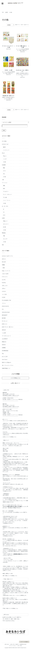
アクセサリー (6, 191)
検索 (4, 130)
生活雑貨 (4, 164)
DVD (4, 215)
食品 (3, 244)
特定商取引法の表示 (23, 644)
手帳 (4, 235)
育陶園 (3, 264)
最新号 (4, 147)
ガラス (4, 170)
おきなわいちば (5, 144)
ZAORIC (3, 297)
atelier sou (4, 258)
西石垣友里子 (4, 315)
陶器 (4, 167)
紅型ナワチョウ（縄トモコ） (8, 326)
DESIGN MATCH (5, 306)
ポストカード (6, 224)
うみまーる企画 (5, 273)
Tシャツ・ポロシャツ (7, 194)
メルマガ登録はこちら (15, 378)
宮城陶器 (4, 347)
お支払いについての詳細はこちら (9, 436)
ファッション (4, 182)
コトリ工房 (4, 294)
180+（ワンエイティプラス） (8, 365)
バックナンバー (6, 150)
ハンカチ (5, 159)
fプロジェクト (5, 276)
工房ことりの (4, 285)
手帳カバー (5, 221)
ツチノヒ (4, 303)
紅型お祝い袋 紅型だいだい (8, 95)
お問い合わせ (7, 644)
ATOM (21, 645)
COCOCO (4, 291)
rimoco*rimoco (4, 359)
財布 (4, 188)
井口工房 (4, 261)
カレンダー (5, 238)
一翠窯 (3, 267)
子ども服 (5, 197)
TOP (3, 12)
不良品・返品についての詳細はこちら (10, 608)
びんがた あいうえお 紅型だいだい (22, 71)
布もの (3, 153)
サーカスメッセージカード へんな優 (8, 46)
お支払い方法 (12, 644)
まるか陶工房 (4, 338)
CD (3, 212)
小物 (3, 179)
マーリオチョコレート (6, 335)
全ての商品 (4, 141)
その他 (10, 12)
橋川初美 (4, 318)
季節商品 (4, 232)
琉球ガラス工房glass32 (6, 362)
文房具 (6, 12)
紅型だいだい (4, 324)
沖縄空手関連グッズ (6, 368)
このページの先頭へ (24, 641)
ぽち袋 (4, 227)
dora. (3, 309)
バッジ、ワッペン (6, 200)
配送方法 (17, 644)
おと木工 (4, 279)
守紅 (3, 353)
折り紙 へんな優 (8, 70)
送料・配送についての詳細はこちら (10, 575)
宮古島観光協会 (5, 350)
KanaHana (4, 282)
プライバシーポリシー (13, 645)
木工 (4, 173)
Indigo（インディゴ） (6, 270)
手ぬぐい (5, 156)
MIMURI (3, 344)
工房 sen (3, 288)
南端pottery (4, 341)
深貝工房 (4, 329)
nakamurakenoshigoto (6, 312)
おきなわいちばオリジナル (7, 256)
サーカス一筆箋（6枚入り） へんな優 (22, 46)
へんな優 (4, 332)
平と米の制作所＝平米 (6, 300)
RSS (18, 645)
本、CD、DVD (5, 206)
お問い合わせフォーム (12, 428)
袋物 (4, 185)
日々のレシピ (4, 321)
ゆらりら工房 (4, 356)
